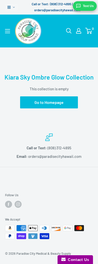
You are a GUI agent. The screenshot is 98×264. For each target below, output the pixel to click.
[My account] (78, 31)
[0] (89, 31)
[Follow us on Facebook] (8, 204)
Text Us (88, 6)
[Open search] (69, 31)
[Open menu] (7, 31)
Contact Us (77, 259)
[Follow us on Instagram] (18, 204)
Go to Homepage (49, 102)
